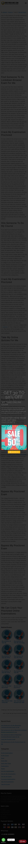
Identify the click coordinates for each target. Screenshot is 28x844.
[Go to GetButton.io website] (3, 842)
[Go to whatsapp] (3, 840)
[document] (14, 422)
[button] (26, 391)
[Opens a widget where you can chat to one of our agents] (23, 841)
